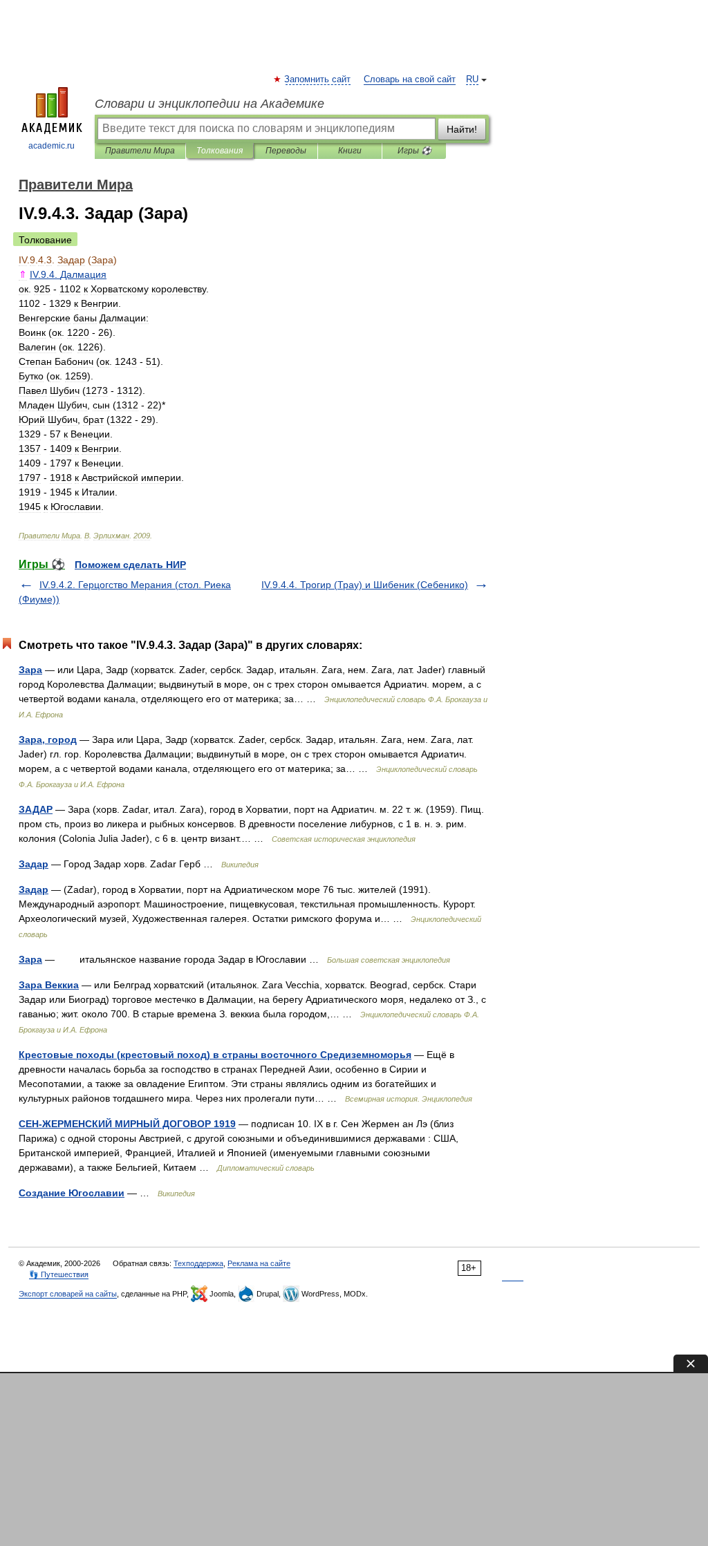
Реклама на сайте (258, 1263)
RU (472, 79)
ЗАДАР (36, 809)
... (68, 274)
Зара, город (48, 739)
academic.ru (51, 146)
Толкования (219, 150)
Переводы (286, 150)
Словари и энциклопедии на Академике (209, 104)
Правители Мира (140, 150)
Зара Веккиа (49, 984)
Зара (30, 669)
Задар (33, 863)
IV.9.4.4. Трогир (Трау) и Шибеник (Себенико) (364, 584)
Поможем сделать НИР (130, 564)
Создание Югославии (71, 1192)
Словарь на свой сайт (410, 79)
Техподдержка (198, 1263)
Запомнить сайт (318, 79)
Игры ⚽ (414, 150)
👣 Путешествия (58, 1274)
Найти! (462, 129)
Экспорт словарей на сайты (68, 1294)
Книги (350, 150)
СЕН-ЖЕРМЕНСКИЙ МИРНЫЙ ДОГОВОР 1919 (127, 1123)
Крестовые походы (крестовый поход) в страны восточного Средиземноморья (215, 1054)
